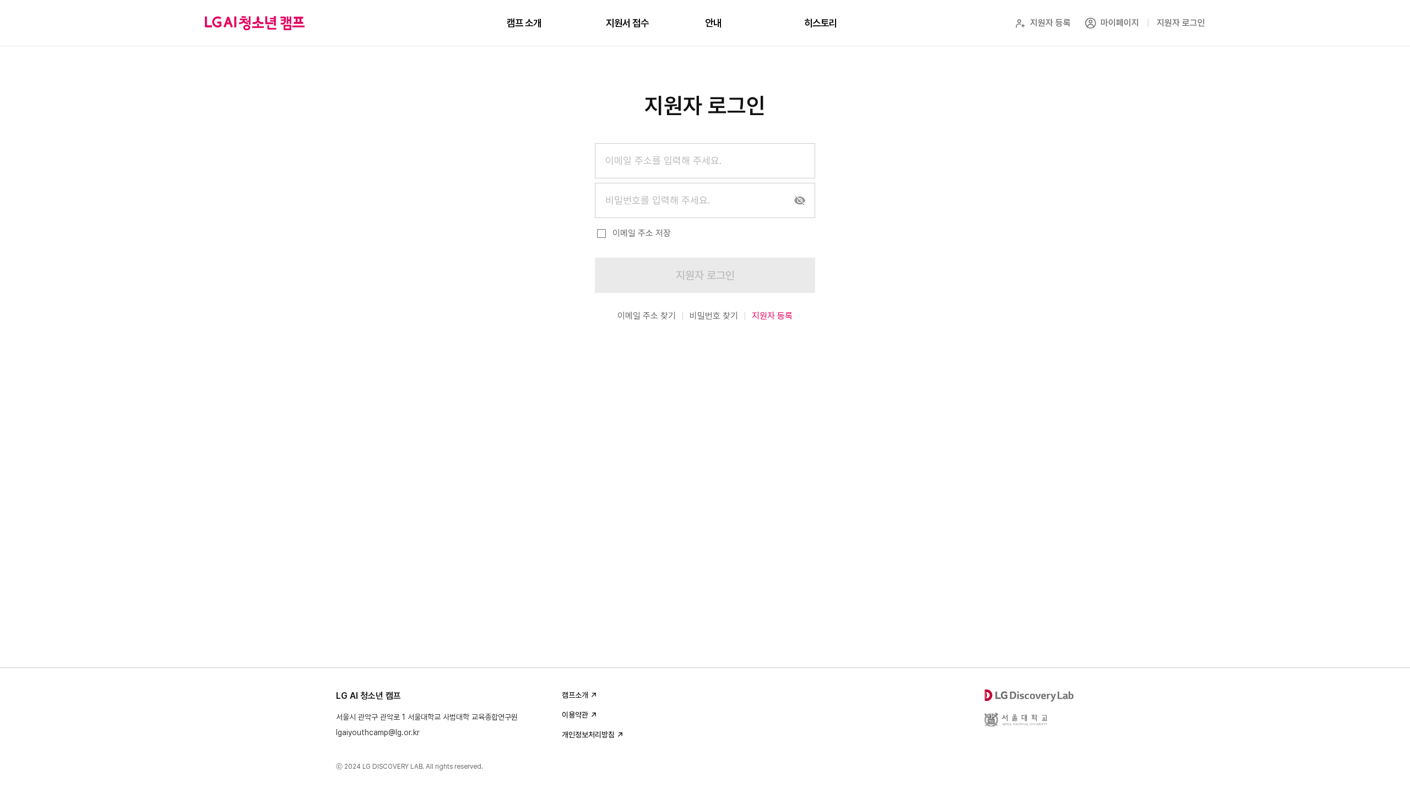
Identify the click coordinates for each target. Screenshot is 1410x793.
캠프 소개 (524, 23)
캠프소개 (575, 695)
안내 (713, 23)
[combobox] (705, 160)
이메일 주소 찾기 (646, 316)
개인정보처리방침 (588, 734)
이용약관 (575, 714)
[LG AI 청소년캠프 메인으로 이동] (255, 23)
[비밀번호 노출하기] (799, 200)
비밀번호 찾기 (714, 316)
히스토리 (820, 23)
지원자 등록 (772, 316)
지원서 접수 (627, 23)
